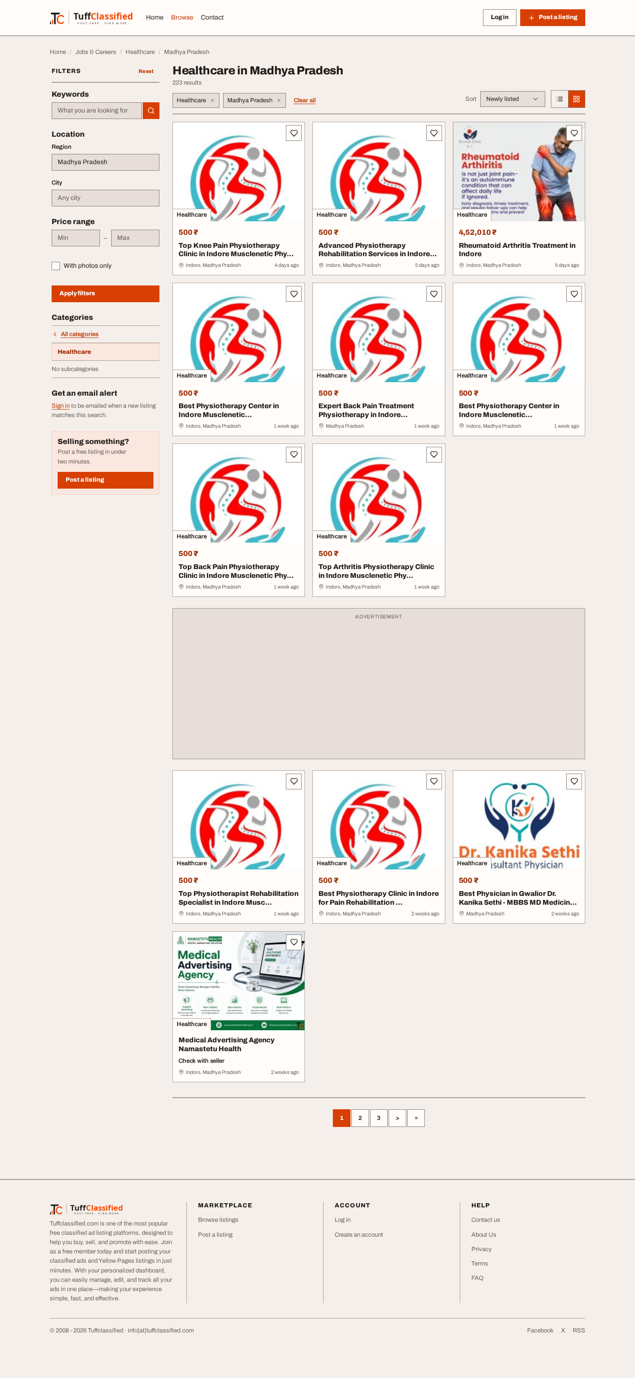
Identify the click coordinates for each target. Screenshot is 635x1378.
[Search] (151, 110)
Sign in (61, 406)
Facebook (540, 1330)
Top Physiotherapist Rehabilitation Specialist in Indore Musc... (238, 898)
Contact (212, 17)
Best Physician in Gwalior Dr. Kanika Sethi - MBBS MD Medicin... (518, 898)
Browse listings (218, 1220)
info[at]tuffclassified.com (161, 1330)
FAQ (477, 1278)
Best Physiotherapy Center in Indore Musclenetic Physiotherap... (229, 414)
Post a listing (85, 480)
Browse (182, 17)
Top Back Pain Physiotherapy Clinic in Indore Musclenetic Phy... (236, 571)
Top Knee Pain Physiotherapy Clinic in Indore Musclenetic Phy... (236, 250)
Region (62, 147)
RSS (579, 1330)
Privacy (481, 1249)
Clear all (305, 100)
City (57, 182)
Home (155, 17)
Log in (500, 17)
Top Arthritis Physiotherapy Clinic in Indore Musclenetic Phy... (376, 571)
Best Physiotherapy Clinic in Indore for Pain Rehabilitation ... (378, 898)
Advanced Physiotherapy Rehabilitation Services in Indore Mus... (374, 254)
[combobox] (97, 110)
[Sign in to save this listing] (294, 133)
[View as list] (559, 99)
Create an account (359, 1235)
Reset (146, 71)
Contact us (485, 1220)
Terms (479, 1263)
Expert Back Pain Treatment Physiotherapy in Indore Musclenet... (366, 414)
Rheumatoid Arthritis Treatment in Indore (517, 250)
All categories (80, 334)
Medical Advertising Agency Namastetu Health (227, 1044)
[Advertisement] (379, 688)
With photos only (88, 265)
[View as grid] (576, 99)
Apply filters (77, 293)
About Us (483, 1235)
